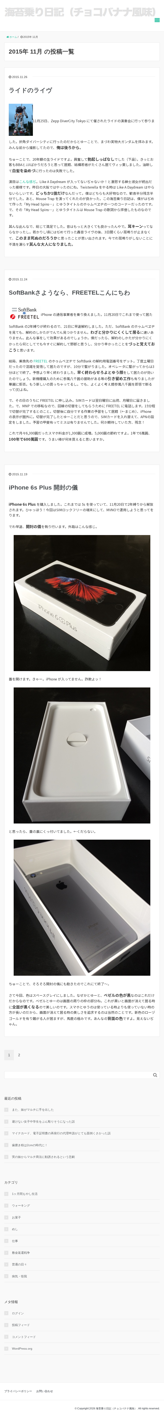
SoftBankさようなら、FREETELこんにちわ (69, 292)
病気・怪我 (19, 1276)
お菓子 (16, 1217)
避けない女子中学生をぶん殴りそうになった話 (43, 1121)
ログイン (18, 1313)
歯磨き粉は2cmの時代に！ (30, 1145)
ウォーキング (21, 1205)
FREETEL (41, 360)
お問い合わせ (44, 1391)
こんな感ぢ (27, 181)
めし (15, 1229)
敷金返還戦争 (21, 1252)
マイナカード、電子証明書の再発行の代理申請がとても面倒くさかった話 (61, 1133)
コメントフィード (24, 1337)
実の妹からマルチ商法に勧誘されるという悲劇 (43, 1157)
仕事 (15, 1241)
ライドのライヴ (30, 90)
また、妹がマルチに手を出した (33, 1109)
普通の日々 (19, 1264)
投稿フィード (21, 1325)
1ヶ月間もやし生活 (25, 1194)
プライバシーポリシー (18, 1391)
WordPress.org (22, 1348)
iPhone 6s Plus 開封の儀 (43, 487)
